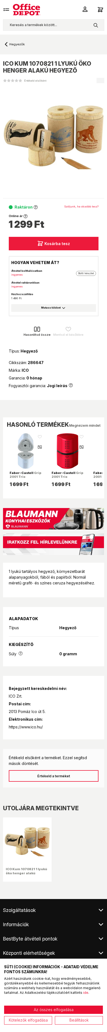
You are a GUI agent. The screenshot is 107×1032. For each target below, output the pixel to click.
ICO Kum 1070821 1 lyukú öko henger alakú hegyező (26, 873)
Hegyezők (17, 44)
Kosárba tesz (57, 243)
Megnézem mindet (84, 425)
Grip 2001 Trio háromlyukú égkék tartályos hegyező (25, 479)
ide (85, 993)
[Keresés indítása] (95, 25)
